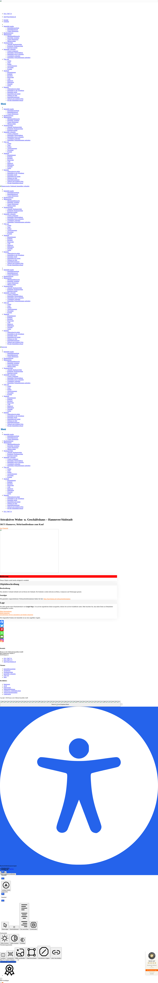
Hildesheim (10, 82)
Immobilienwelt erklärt (13, 94)
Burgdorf (10, 75)
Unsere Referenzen (12, 31)
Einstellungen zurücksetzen (8, 962)
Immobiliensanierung (13, 97)
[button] (79, 104)
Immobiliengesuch (12, 29)
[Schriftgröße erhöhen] (2, 872)
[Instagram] (2, 640)
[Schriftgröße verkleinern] (2, 878)
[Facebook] (2, 622)
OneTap (11, 869)
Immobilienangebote (13, 28)
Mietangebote (8, 34)
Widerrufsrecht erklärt (13, 89)
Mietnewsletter (11, 41)
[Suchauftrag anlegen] (2, 982)
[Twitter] (2, 625)
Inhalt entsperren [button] (5, 613)
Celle (8, 79)
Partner (9, 64)
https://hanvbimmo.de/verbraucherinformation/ (57, 599)
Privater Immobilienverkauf (15, 100)
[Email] (2, 636)
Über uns (6, 59)
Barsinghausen (11, 72)
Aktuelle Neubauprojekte (14, 44)
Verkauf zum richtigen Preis (15, 98)
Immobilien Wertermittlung (15, 52)
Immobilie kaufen (9, 26)
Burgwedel (10, 77)
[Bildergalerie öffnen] (29, 572)
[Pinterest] (2, 629)
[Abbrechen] (0, 982)
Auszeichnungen (12, 66)
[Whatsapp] (2, 633)
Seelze (9, 85)
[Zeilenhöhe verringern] (2, 901)
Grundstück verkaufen (13, 56)
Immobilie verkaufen (10, 49)
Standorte (6, 71)
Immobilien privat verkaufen (15, 54)
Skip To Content (5, 960)
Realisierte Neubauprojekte (15, 46)
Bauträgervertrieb (12, 47)
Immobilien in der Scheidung (15, 90)
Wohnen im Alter (12, 95)
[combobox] (60, 704)
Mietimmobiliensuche (13, 36)
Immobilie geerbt (12, 92)
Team (9, 62)
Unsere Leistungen (12, 51)
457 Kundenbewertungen (152, 970)
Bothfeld (9, 74)
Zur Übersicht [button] (4, 528)
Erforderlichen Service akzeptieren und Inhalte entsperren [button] (16, 614)
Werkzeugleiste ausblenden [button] (8, 874)
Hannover (10, 80)
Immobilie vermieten (13, 38)
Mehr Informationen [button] (6, 611)
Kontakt (9, 69)
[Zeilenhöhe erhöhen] (2, 894)
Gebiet (9, 61)
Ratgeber (6, 87)
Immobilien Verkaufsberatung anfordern (18, 57)
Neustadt (9, 84)
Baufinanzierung (8, 33)
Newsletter (10, 67)
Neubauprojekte (8, 43)
